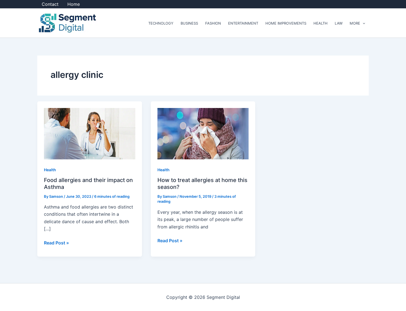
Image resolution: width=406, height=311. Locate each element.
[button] (362, 23)
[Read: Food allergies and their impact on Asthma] (89, 133)
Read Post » (56, 242)
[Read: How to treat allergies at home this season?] (203, 133)
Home (73, 4)
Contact (50, 4)
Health (50, 169)
